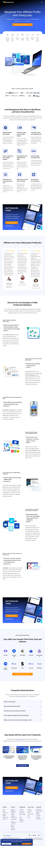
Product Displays (5, 669)
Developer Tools (14, 656)
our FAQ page (22, 696)
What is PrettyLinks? (10, 701)
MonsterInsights (39, 656)
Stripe (22, 668)
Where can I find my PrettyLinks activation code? (18, 720)
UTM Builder (39, 668)
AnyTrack (5, 655)
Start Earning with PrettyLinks (22, 24)
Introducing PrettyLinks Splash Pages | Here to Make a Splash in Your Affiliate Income (22, 757)
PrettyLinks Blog (19, 739)
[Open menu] (42, 2)
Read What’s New (22, 765)
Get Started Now (12, 222)
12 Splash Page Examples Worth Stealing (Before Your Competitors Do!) (8, 757)
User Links (31, 668)
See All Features (9, 225)
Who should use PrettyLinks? (12, 706)
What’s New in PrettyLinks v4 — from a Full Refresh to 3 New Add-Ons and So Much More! (36, 757)
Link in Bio (31, 655)
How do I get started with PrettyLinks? (14, 711)
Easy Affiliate (22, 655)
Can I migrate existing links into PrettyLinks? (16, 715)
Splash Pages (14, 668)
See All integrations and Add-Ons (22, 674)
